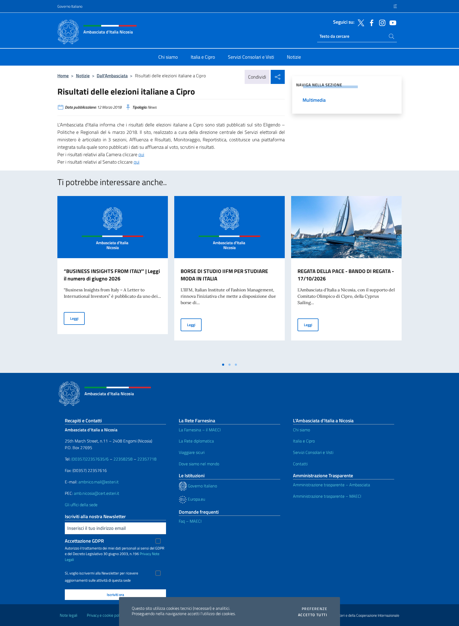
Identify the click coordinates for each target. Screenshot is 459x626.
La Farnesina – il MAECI (200, 430)
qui (141, 154)
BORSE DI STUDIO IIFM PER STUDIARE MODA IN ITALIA (224, 275)
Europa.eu (196, 499)
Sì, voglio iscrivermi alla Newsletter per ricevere (101, 573)
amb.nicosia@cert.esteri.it (96, 493)
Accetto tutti (312, 615)
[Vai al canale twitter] (359, 22)
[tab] (223, 365)
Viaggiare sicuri (192, 452)
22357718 (146, 459)
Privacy (145, 553)
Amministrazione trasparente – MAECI (327, 496)
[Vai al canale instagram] (381, 22)
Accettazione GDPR (84, 540)
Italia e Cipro (304, 441)
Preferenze (314, 609)
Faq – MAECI (190, 521)
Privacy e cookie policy (105, 615)
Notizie (83, 75)
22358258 (123, 459)
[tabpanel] (112, 278)
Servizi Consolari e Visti (313, 452)
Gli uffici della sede (81, 504)
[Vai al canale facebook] (370, 22)
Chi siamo (301, 430)
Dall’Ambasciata (112, 75)
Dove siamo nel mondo (199, 464)
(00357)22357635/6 (90, 459)
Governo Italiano (69, 6)
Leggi (77, 318)
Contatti (300, 464)
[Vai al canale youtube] (391, 22)
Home (63, 75)
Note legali (68, 615)
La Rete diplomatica (196, 441)
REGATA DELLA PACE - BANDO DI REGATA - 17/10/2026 (346, 275)
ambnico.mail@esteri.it (98, 482)
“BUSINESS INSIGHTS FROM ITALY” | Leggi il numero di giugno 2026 (112, 275)
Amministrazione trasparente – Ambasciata (331, 485)
